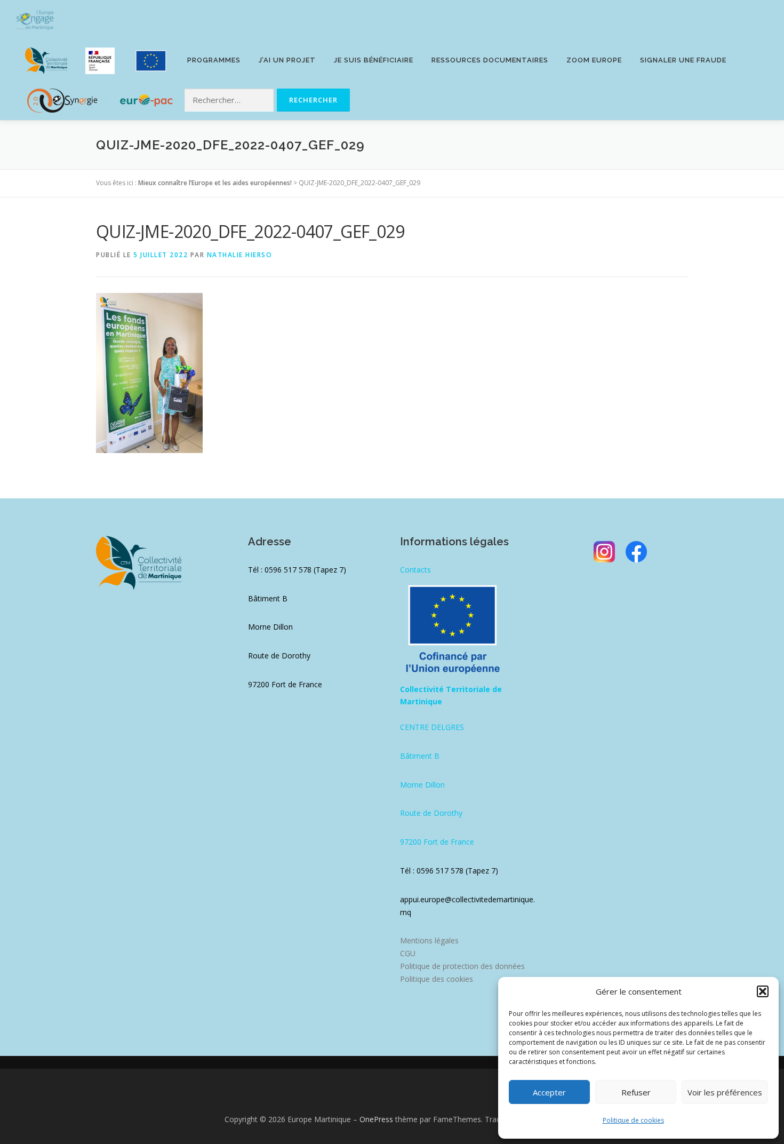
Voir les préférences (724, 1092)
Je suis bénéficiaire (373, 60)
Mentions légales (429, 940)
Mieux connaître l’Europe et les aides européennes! (215, 182)
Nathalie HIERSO (240, 254)
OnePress (376, 1119)
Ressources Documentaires (489, 60)
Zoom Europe (594, 60)
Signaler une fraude (683, 60)
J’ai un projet (287, 60)
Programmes (214, 60)
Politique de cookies (633, 1120)
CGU (407, 953)
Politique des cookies (436, 979)
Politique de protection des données (462, 966)
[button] (762, 991)
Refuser (636, 1092)
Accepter (549, 1092)
